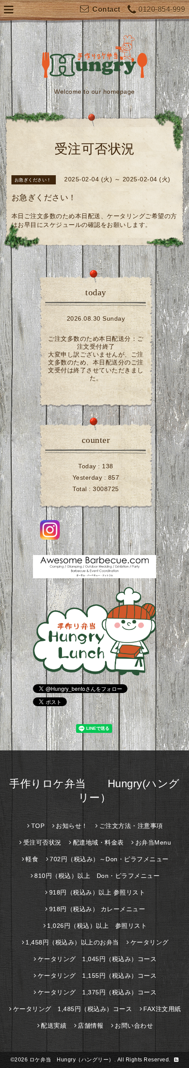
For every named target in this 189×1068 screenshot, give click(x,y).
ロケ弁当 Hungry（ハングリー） (71, 1060)
